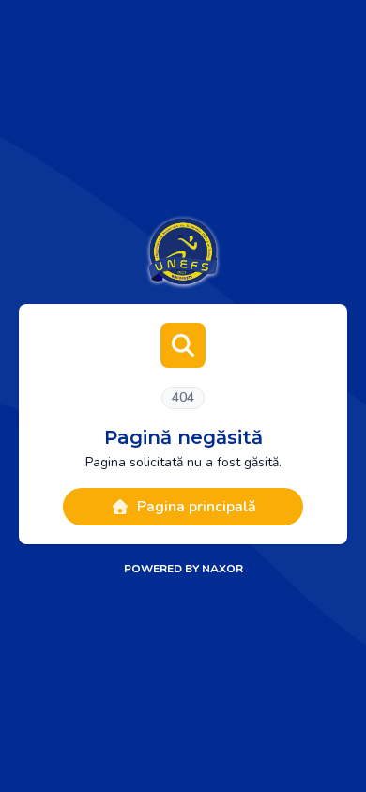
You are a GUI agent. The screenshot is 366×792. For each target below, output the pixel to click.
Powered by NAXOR (183, 568)
